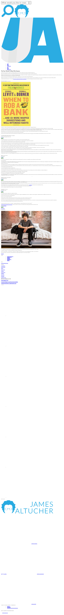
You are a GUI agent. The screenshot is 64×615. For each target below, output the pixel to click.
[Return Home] (32, 62)
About (8, 63)
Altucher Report (9, 69)
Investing (8, 257)
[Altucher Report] (22, 17)
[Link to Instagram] (22, 497)
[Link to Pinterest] (22, 467)
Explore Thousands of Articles (4, 263)
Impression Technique (10, 256)
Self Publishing (9, 259)
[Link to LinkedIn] (22, 376)
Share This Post (3, 208)
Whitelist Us (8, 606)
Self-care (8, 258)
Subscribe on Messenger (34, 543)
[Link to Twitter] (22, 406)
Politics (8, 260)
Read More (2, 253)
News (7, 65)
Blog (7, 64)
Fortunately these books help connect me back (6, 204)
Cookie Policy (8, 607)
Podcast (8, 68)
